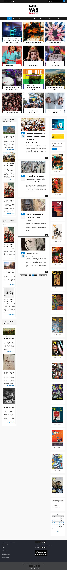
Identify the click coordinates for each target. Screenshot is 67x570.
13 (57, 522)
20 (57, 524)
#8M (49, 18)
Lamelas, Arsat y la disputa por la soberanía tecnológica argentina (11, 40)
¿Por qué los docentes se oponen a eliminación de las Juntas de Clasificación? (36, 138)
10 (52, 522)
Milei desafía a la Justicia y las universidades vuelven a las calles (33, 110)
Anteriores (22, 275)
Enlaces (59, 18)
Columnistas (21, 18)
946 (35, 275)
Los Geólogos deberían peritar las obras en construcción (35, 217)
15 (61, 522)
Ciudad (14, 18)
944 (30, 275)
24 (52, 526)
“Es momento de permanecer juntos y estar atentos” (33, 63)
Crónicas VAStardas (12, 112)
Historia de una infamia (33, 42)
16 (63, 522)
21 (59, 524)
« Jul (57, 531)
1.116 (40, 275)
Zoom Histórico (43, 18)
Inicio (9, 18)
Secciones (29, 18)
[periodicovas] (9, 1)
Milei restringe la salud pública (55, 111)
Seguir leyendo (10, 149)
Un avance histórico (55, 42)
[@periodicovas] (5, 1)
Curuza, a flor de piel (11, 65)
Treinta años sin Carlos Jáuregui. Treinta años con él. (33, 87)
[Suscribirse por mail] (13, 1)
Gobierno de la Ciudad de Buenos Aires (43, 544)
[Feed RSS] (11, 1)
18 (54, 524)
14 (59, 522)
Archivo (54, 18)
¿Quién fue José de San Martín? (55, 88)
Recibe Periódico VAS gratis (57, 143)
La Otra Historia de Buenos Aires (9, 137)
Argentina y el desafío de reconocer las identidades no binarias (55, 63)
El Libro (35, 18)
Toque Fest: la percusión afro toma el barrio (11, 88)
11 (54, 522)
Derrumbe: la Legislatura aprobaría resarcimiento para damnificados (35, 179)
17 (52, 524)
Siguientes (44, 275)
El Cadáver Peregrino (34, 253)
